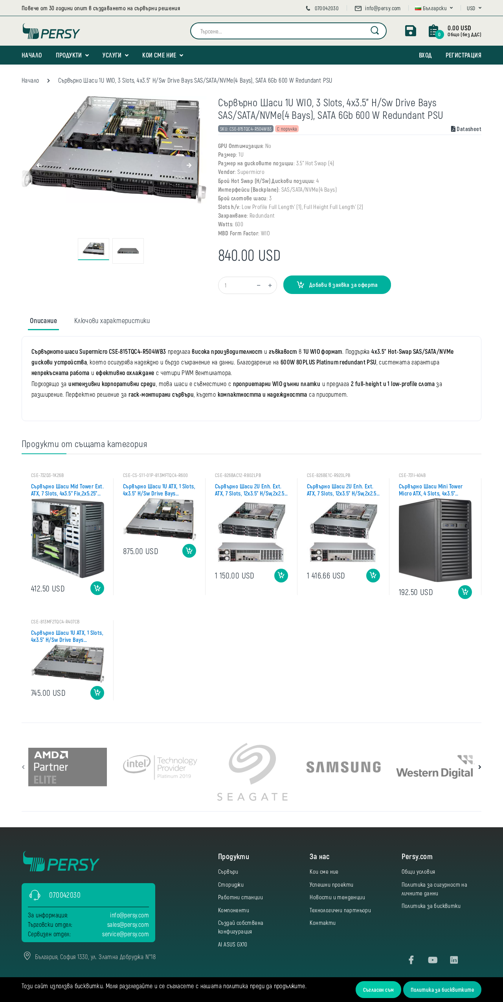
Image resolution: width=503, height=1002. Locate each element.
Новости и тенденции (337, 896)
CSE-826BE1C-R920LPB (329, 475)
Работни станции (240, 896)
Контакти (323, 922)
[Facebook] (411, 960)
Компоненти (233, 909)
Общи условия (418, 871)
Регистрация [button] (463, 55)
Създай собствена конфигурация (240, 927)
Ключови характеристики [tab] (112, 320)
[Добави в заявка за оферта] (97, 588)
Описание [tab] (43, 320)
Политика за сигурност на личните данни (435, 889)
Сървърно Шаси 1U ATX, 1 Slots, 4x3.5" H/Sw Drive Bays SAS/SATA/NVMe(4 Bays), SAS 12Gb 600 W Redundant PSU (159, 490)
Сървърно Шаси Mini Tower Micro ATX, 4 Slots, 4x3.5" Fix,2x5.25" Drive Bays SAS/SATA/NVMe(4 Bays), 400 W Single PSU (435, 490)
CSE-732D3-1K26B (47, 475)
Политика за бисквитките (442, 989)
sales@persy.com (128, 924)
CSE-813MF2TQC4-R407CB (55, 621)
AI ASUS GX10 (233, 944)
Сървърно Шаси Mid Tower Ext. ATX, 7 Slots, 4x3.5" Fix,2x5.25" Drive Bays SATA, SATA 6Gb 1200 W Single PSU (67, 490)
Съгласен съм (378, 989)
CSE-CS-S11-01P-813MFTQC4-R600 (155, 475)
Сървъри (228, 871)
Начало (32, 55)
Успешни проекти (331, 884)
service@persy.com (125, 933)
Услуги (112, 55)
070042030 (326, 8)
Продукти (69, 55)
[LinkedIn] (454, 960)
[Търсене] (375, 30)
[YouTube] (432, 960)
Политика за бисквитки (431, 905)
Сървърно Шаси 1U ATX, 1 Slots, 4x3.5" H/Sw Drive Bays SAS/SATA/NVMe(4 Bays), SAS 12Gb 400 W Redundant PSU (67, 636)
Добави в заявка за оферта (343, 284)
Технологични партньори (340, 909)
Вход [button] (425, 55)
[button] (434, 8)
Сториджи (231, 884)
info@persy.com (382, 8)
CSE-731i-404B (412, 475)
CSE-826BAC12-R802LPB (238, 475)
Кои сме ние (159, 55)
